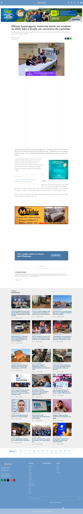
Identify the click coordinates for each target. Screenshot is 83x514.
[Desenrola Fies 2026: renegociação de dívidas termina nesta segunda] (41, 405)
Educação (30, 474)
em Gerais (18, 413)
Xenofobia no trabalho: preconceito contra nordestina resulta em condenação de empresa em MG (40, 392)
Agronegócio (31, 465)
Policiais (30, 488)
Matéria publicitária (32, 485)
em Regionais (18, 363)
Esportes (30, 476)
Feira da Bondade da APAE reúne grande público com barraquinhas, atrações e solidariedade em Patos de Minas (20, 313)
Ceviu (57, 471)
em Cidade (18, 309)
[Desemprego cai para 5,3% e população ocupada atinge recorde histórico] (62, 429)
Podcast (57, 469)
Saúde (30, 493)
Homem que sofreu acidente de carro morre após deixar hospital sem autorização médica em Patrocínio (61, 367)
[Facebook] (71, 3)
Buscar (80, 498)
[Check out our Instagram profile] (11, 480)
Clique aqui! (56, 255)
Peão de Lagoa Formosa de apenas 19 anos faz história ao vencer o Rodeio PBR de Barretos (62, 391)
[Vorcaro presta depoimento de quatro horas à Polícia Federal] (20, 405)
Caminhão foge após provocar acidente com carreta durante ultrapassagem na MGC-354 (19, 366)
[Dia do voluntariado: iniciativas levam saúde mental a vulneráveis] (20, 429)
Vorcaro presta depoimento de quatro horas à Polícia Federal (19, 416)
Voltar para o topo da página (55, 502)
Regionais (30, 492)
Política (30, 490)
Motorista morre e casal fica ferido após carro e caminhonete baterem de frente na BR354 (62, 312)
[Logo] (40, 2)
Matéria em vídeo (32, 483)
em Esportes (39, 334)
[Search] (69, 3)
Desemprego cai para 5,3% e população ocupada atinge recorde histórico (61, 440)
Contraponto (58, 472)
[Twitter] (75, 3)
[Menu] (1, 3)
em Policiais (39, 309)
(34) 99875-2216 (8, 475)
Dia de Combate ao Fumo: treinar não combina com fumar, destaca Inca (41, 440)
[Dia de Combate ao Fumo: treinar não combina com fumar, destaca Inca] (41, 429)
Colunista (30, 469)
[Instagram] (78, 3)
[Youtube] (81, 3)
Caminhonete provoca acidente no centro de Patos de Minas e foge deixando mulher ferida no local (62, 338)
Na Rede (57, 467)
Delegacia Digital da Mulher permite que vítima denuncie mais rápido (62, 416)
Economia (30, 472)
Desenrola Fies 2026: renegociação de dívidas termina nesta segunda (41, 416)
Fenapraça (30, 479)
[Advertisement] (41, 511)
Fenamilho (30, 478)
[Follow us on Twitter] (8, 480)
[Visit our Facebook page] (5, 480)
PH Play (30, 486)
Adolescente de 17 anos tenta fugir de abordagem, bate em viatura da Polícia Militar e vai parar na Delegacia (19, 339)
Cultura (30, 471)
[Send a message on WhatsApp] (2, 480)
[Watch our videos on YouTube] (14, 480)
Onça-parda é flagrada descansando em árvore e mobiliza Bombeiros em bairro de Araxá (41, 367)
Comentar (19, 280)
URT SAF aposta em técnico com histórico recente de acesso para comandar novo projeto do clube (41, 338)
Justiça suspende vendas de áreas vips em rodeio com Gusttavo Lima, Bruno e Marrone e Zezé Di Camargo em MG (20, 392)
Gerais (30, 481)
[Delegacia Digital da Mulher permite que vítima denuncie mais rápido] (62, 405)
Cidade (30, 467)
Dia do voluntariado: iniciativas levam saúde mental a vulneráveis (20, 439)
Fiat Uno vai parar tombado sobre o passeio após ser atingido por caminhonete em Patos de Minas (41, 312)
